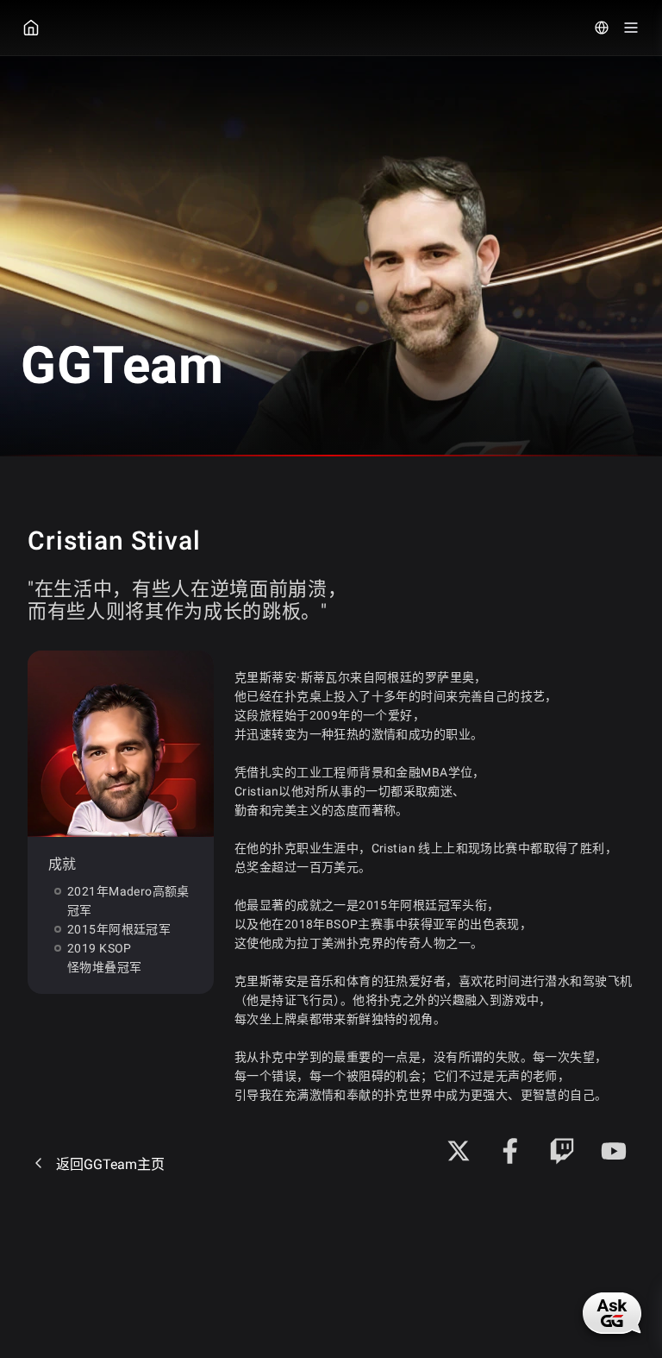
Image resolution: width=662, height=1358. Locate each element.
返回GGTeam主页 (110, 1164)
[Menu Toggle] (631, 27)
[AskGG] (612, 1313)
